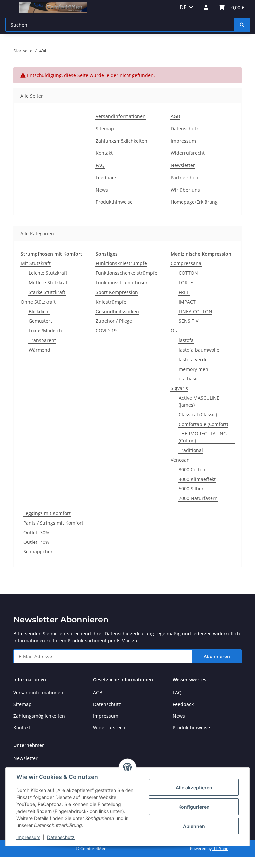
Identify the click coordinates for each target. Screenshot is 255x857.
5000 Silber (191, 489)
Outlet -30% (36, 532)
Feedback (106, 177)
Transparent (42, 340)
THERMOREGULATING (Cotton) (203, 437)
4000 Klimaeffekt (197, 479)
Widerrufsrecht (188, 153)
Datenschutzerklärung (129, 633)
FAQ (100, 165)
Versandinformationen (121, 116)
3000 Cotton (192, 469)
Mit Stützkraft (36, 263)
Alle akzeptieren (194, 787)
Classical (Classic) (198, 414)
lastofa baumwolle (199, 350)
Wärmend (39, 350)
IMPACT (187, 302)
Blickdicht (39, 311)
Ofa (175, 330)
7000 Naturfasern (198, 498)
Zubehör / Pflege (114, 321)
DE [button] (183, 7)
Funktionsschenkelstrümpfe (126, 273)
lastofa (186, 340)
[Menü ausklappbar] (8, 4)
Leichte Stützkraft (48, 273)
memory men (193, 369)
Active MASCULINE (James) (199, 401)
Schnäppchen (38, 551)
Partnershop (184, 177)
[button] (205, 7)
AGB (175, 116)
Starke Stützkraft (47, 292)
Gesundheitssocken (117, 311)
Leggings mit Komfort (47, 513)
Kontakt (104, 153)
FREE (184, 292)
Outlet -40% (36, 542)
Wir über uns (185, 190)
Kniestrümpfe (111, 302)
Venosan (180, 460)
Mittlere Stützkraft (49, 282)
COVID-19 (106, 330)
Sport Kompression (117, 292)
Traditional (191, 450)
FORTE (186, 282)
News (102, 190)
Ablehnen (194, 826)
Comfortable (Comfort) (203, 424)
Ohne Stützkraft (38, 302)
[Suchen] (242, 25)
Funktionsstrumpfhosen (122, 282)
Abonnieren (217, 656)
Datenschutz (61, 837)
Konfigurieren (194, 807)
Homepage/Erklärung (194, 202)
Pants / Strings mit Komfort (53, 523)
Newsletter (183, 165)
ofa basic (189, 378)
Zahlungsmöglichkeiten (121, 141)
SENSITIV (188, 321)
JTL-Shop (220, 848)
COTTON (188, 273)
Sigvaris (179, 388)
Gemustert (40, 321)
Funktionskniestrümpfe (121, 263)
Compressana (186, 263)
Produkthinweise (114, 202)
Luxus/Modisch (45, 330)
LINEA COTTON (195, 311)
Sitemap (105, 128)
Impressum (28, 837)
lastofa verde (193, 359)
